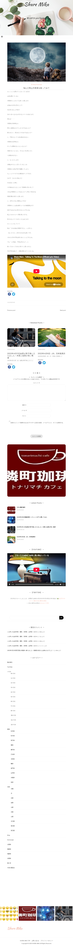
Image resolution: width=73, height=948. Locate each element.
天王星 (13, 821)
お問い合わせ (35, 940)
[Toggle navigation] (2, 36)
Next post (63, 310)
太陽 (12, 789)
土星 (12, 816)
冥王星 (13, 830)
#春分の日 (36, 601)
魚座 (12, 782)
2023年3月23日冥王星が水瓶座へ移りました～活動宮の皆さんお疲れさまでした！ (30, 650)
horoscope (39, 84)
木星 (12, 812)
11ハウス (13, 720)
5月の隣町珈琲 (21, 507)
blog (34, 84)
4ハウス (13, 692)
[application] (36, 569)
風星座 (9, 849)
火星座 (9, 844)
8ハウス (13, 710)
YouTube (9, 667)
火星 (12, 807)
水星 (12, 798)
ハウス (9, 671)
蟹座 (12, 745)
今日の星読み (11, 867)
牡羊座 (13, 731)
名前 (24, 405)
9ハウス (13, 673)
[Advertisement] (36, 886)
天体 (8, 787)
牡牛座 (13, 736)
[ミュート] (60, 584)
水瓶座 (13, 777)
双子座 (13, 740)
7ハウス (13, 706)
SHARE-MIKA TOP (25, 940)
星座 (8, 729)
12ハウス (13, 724)
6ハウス (13, 701)
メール (24, 410)
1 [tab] (33, 373)
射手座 (13, 768)
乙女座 (13, 754)
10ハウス (13, 715)
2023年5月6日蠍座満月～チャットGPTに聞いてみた (32, 517)
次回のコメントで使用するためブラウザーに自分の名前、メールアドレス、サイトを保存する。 (37, 422)
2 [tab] (35, 373)
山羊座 (13, 773)
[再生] (10, 584)
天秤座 (13, 759)
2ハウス (13, 683)
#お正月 (60, 598)
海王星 (13, 826)
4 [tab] (39, 373)
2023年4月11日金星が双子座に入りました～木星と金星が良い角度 (21, 355)
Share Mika (36, 4)
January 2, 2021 (44, 603)
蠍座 (12, 763)
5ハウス (13, 696)
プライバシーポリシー (47, 940)
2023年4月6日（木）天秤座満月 (51, 353)
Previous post (11, 310)
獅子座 (13, 749)
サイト (24, 416)
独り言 (9, 863)
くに (40, 636)
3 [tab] (37, 373)
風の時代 (9, 662)
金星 (12, 802)
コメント (36, 383)
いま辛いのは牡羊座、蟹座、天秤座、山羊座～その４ (22, 632)
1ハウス (13, 678)
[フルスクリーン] (63, 584)
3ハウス (13, 687)
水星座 (9, 858)
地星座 (9, 854)
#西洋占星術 (42, 601)
